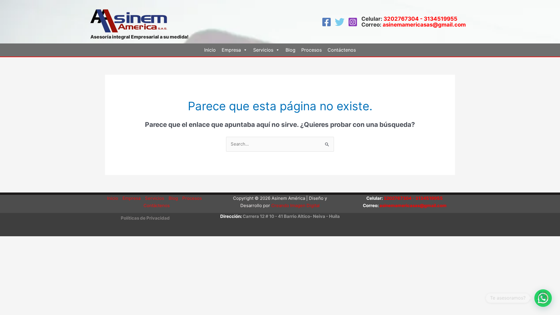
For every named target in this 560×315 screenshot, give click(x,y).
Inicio (210, 50)
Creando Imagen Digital (295, 205)
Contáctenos (342, 50)
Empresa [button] (231, 50)
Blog (290, 50)
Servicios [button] (263, 50)
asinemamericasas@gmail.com (424, 24)
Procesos (311, 50)
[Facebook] (326, 22)
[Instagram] (352, 22)
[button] (145, 218)
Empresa (132, 198)
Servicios (154, 198)
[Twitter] (339, 22)
